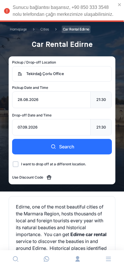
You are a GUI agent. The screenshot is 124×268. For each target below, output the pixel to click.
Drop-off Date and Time (32, 115)
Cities (44, 29)
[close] (120, 4)
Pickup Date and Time (30, 87)
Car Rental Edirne (76, 29)
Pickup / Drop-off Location (34, 62)
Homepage (18, 29)
